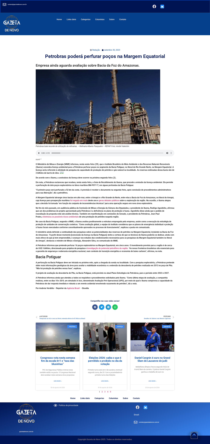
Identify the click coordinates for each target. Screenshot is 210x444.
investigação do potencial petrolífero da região (107, 248)
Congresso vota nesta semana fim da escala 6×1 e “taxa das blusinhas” (57, 360)
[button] (95, 307)
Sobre (111, 19)
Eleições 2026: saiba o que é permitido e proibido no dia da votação (105, 360)
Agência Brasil (73, 288)
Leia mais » (58, 381)
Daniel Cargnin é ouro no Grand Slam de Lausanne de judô (152, 359)
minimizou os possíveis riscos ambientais (60, 217)
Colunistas (99, 19)
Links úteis (71, 19)
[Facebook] (154, 6)
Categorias (85, 19)
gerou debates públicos (109, 200)
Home (59, 19)
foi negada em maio (79, 200)
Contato (122, 19)
